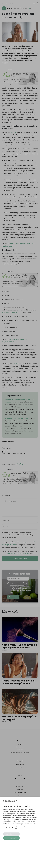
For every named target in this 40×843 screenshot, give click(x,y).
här (16, 828)
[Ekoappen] (10, 801)
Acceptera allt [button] (11, 838)
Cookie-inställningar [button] (11, 834)
